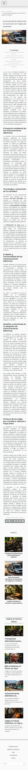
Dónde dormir (13, 746)
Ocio (13, 752)
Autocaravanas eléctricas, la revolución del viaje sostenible (13, 697)
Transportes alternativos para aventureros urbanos (13, 555)
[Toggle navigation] (4, 3)
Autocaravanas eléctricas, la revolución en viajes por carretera (13, 579)
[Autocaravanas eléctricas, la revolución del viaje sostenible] (14, 685)
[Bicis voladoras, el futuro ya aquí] (14, 658)
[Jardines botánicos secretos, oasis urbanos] (13, 592)
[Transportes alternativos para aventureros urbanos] (13, 544)
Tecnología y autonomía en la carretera (14, 55)
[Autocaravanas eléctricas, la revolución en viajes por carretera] (13, 568)
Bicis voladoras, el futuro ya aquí (13, 667)
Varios (13, 758)
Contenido (14, 50)
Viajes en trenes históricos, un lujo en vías (14, 723)
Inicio (2, 11)
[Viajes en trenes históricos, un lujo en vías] (14, 713)
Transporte (9, 11)
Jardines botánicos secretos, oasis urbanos (13, 602)
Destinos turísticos (13, 749)
